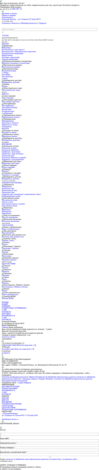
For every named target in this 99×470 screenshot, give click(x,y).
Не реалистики (8, 111)
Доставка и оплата (9, 14)
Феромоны (6, 210)
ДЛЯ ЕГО (5, 400)
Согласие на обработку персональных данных (73, 379)
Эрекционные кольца (11, 117)
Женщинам (6, 212)
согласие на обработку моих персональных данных (27, 459)
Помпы (5, 86)
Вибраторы (6, 48)
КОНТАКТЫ (6, 312)
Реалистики (6, 109)
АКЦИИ (5, 304)
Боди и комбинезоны (11, 229)
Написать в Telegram (37, 23)
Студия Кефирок (24, 383)
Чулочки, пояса (8, 241)
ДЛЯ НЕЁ (5, 398)
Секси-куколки (8, 98)
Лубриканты (7, 187)
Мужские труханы (9, 260)
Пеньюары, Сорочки (10, 248)
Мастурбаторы (8, 106)
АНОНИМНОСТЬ (8, 316)
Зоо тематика (7, 77)
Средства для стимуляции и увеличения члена (21, 194)
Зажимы (5, 283)
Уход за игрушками (10, 217)
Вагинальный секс (9, 191)
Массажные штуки (9, 200)
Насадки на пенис (9, 133)
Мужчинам (6, 214)
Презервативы (8, 121)
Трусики (5, 252)
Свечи (4, 279)
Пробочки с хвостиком (11, 152)
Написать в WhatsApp (20, 23)
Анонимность (7, 17)
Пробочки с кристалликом (12, 154)
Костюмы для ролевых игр (13, 237)
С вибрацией (7, 113)
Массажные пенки (9, 206)
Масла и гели (7, 202)
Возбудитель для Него (11, 140)
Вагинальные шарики (11, 67)
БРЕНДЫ (5, 302)
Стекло (4, 79)
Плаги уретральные (10, 295)
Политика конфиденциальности (15, 377)
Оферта (32, 377)
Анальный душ (8, 156)
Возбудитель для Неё (10, 82)
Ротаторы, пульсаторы (11, 57)
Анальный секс (8, 189)
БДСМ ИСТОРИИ (8, 408)
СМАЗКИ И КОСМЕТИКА (12, 404)
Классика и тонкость (10, 123)
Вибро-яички (7, 56)
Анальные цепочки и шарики (14, 158)
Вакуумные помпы (9, 136)
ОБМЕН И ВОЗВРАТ (10, 389)
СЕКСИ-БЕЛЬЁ (7, 406)
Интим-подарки (8, 167)
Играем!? (5, 171)
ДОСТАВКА (6, 314)
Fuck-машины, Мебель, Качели (15, 287)
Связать (5, 268)
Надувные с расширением (13, 160)
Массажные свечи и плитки (13, 204)
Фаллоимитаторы (9, 71)
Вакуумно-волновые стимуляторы (16, 63)
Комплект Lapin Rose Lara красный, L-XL (18, 349)
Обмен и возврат (9, 15)
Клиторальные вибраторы (12, 54)
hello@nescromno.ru (10, 419)
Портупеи (6, 275)
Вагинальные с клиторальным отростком (19, 52)
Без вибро (6, 75)
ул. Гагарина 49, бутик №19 (21, 19)
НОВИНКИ (6, 306)
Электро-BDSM (8, 299)
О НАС (4, 310)
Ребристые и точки (9, 125)
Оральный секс (8, 192)
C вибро (5, 73)
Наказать (5, 272)
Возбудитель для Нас (10, 179)
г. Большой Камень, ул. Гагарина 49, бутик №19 (13, 414)
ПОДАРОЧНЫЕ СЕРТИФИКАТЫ (14, 308)
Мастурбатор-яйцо (9, 108)
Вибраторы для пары (10, 163)
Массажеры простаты (11, 102)
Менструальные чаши (11, 90)
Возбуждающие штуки (11, 196)
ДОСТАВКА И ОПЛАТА (10, 387)
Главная (5, 327)
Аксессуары (6, 256)
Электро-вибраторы (10, 59)
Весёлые (5, 129)
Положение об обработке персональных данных (55, 377)
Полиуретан (7, 127)
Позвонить (6, 23)
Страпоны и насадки (10, 175)
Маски (4, 291)
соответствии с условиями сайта (63, 459)
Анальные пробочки (10, 150)
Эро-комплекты (8, 233)
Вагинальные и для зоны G (13, 50)
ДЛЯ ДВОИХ (7, 402)
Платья (5, 245)
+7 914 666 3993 (7, 21)
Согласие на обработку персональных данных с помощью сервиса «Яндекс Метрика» (48, 378)
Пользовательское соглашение (14, 381)
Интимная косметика (10, 221)
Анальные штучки (9, 148)
